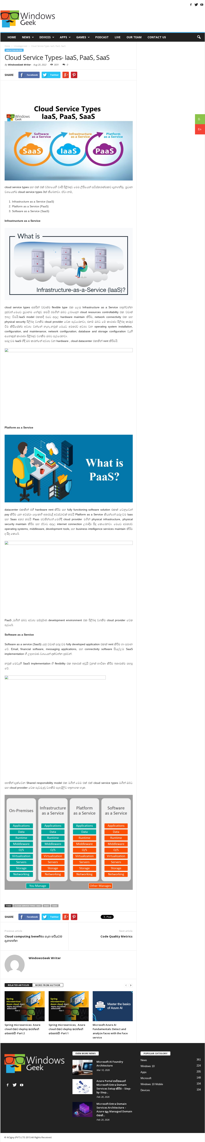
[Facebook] (191, 4)
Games (81, 37)
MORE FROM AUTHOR (47, 985)
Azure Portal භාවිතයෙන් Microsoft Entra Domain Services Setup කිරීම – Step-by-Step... (113, 1086)
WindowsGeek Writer (19, 64)
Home (12, 37)
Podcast (102, 37)
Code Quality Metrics (116, 936)
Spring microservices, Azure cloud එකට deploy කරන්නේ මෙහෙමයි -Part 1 (67, 1029)
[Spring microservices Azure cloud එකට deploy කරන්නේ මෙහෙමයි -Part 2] (25, 1006)
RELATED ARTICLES (18, 985)
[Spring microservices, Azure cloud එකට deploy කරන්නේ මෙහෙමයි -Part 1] (69, 1006)
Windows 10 (148, 1066)
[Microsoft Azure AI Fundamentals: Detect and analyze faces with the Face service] (113, 1006)
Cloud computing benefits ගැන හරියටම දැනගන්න (33, 938)
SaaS (54, 905)
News (26, 37)
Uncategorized (14, 50)
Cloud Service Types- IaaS (28, 905)
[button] (198, 37)
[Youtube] (201, 4)
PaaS (46, 905)
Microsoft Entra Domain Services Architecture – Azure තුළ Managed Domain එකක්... (114, 1109)
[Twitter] (196, 4)
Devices (45, 37)
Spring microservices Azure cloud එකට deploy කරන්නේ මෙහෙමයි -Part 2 (22, 1029)
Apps (63, 37)
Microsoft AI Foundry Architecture (109, 1063)
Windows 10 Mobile (152, 1084)
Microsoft (146, 1078)
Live (118, 37)
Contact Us (157, 37)
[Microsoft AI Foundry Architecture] (82, 1067)
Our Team (134, 37)
